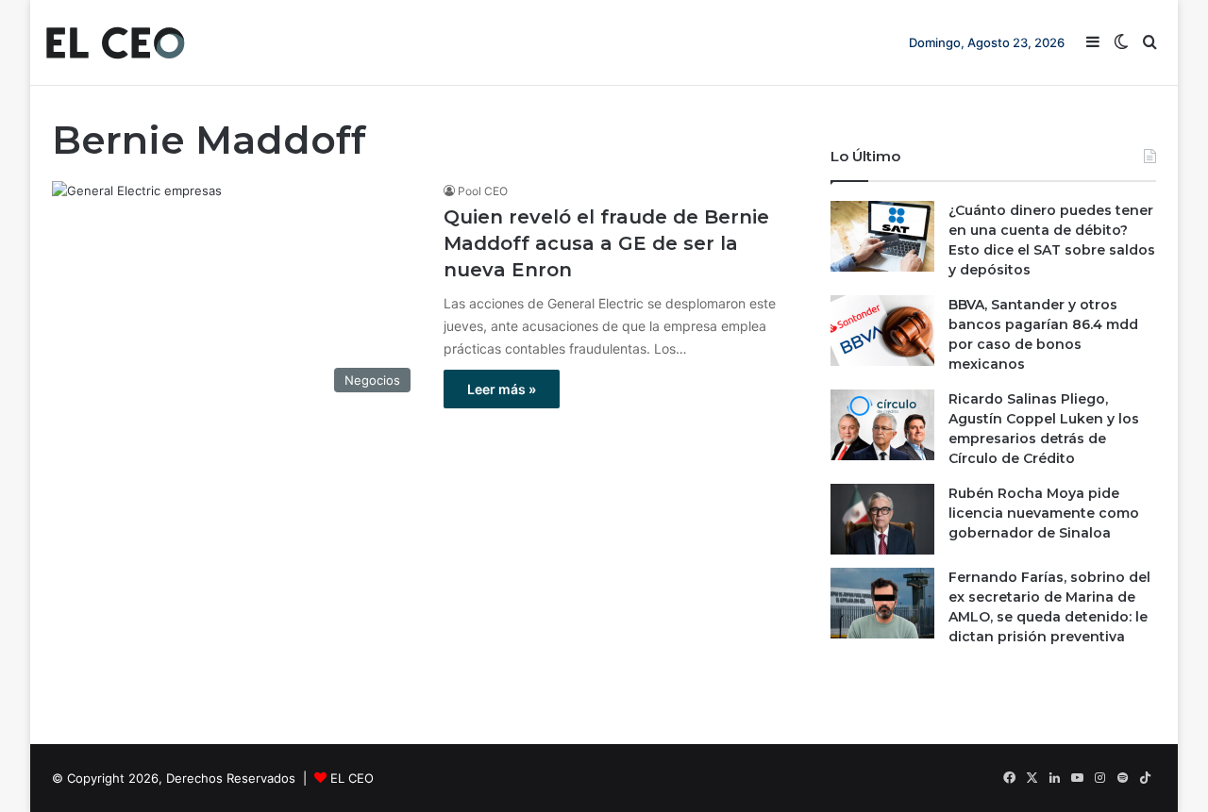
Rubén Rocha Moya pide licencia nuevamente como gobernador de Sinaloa (1043, 513)
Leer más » (501, 389)
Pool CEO (483, 191)
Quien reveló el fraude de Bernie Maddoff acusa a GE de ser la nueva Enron (606, 243)
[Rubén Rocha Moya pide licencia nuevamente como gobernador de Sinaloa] (882, 519)
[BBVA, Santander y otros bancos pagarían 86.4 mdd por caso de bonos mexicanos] (882, 330)
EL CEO (352, 778)
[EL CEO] (115, 42)
